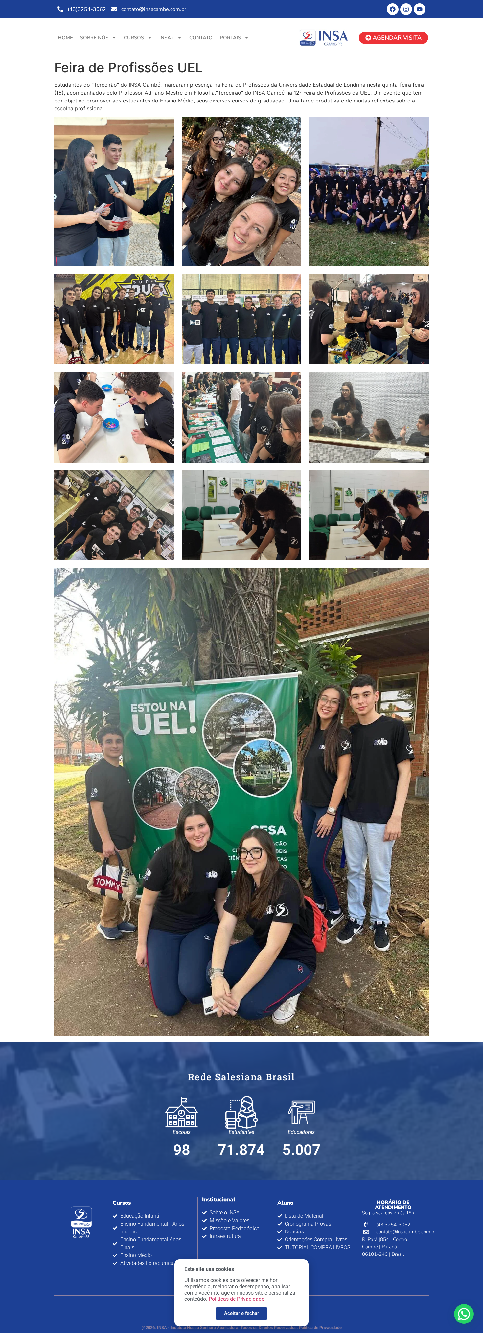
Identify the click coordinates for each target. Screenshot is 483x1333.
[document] (241, 666)
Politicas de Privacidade (236, 1299)
